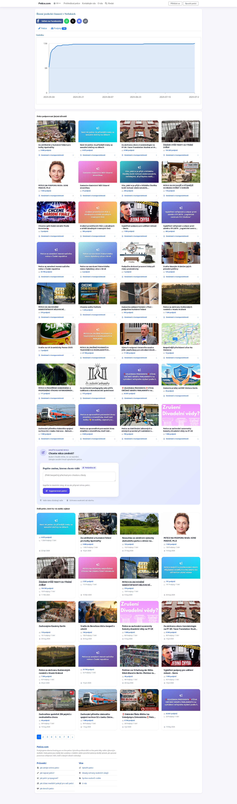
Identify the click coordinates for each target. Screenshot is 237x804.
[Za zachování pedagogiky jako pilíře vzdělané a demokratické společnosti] (97, 382)
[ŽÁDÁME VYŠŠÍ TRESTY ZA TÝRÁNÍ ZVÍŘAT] (181, 139)
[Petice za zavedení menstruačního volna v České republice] (56, 261)
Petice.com (44, 3)
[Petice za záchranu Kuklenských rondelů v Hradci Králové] (181, 301)
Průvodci (41, 763)
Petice (44, 28)
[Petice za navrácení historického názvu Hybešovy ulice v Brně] (97, 261)
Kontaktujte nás (89, 3)
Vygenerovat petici (58, 491)
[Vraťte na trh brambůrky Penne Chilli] (56, 340)
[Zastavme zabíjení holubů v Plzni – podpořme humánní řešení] (139, 301)
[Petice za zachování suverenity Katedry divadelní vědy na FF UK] (181, 423)
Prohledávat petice (72, 3)
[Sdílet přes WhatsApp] (66, 21)
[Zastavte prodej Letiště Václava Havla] (181, 381)
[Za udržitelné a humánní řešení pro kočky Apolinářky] (56, 139)
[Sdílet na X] (73, 21)
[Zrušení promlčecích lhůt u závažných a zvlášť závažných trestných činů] (97, 220)
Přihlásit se (175, 3)
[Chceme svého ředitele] (97, 300)
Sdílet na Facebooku (51, 21)
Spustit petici (190, 3)
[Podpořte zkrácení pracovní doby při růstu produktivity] (139, 261)
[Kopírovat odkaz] (85, 21)
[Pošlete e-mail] (79, 21)
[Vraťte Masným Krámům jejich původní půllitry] (181, 261)
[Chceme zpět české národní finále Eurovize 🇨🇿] (56, 220)
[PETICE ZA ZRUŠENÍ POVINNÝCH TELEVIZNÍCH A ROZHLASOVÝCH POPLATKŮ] (97, 342)
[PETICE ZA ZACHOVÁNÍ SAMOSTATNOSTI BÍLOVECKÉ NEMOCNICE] (56, 301)
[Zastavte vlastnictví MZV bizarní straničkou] (97, 180)
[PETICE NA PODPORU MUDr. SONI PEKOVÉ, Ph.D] (56, 180)
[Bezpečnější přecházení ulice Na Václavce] (181, 342)
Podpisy (59, 28)
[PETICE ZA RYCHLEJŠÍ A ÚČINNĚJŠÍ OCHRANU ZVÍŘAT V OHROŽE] (181, 180)
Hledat (111, 3)
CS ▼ (58, 3)
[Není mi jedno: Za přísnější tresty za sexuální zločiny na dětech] (97, 139)
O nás (100, 3)
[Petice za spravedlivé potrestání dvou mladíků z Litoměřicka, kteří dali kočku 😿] (97, 423)
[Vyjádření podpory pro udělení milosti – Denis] (139, 220)
